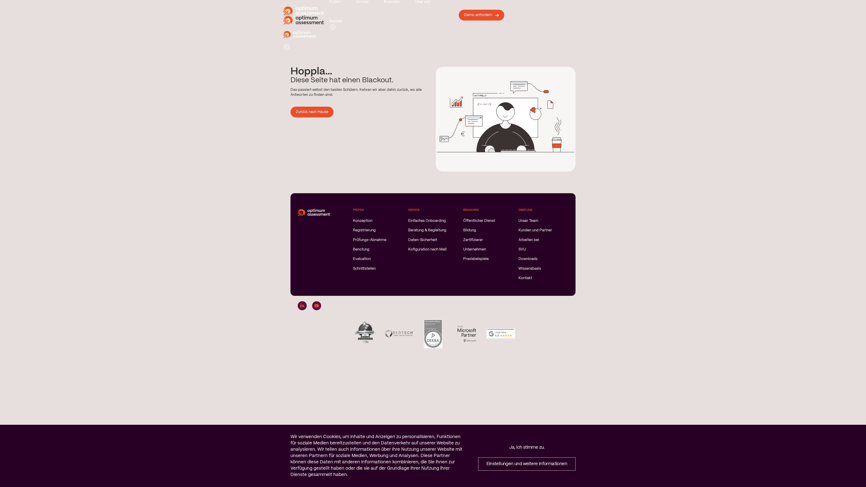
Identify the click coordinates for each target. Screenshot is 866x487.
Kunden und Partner (535, 230)
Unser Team (528, 221)
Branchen (392, 2)
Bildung (469, 230)
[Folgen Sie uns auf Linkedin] (302, 305)
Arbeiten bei (528, 240)
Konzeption (362, 221)
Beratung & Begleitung (427, 230)
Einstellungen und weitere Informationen (526, 464)
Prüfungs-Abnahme (369, 240)
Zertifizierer (473, 240)
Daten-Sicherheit (422, 240)
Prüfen (335, 2)
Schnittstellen (364, 268)
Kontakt (336, 21)
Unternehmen (474, 249)
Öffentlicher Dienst (479, 221)
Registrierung (364, 230)
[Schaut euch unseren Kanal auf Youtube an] (316, 305)
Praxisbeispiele (476, 259)
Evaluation (362, 259)
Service (362, 2)
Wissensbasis (529, 268)
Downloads (527, 259)
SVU (522, 249)
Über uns (422, 2)
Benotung (361, 249)
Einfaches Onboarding (427, 221)
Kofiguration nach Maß (427, 249)
